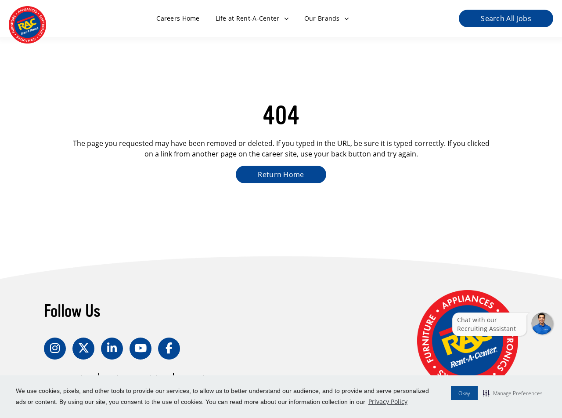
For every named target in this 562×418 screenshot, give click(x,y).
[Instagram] (55, 349)
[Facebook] (169, 349)
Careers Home (177, 18)
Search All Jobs (506, 18)
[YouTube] (140, 349)
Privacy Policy (387, 401)
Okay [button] (464, 393)
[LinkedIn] (112, 349)
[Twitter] (83, 349)
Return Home (281, 174)
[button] (512, 393)
